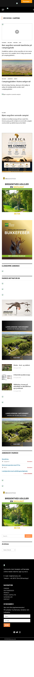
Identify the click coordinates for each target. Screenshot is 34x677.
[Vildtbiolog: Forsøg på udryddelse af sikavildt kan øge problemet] (7, 386)
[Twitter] (17, 632)
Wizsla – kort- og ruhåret (22, 365)
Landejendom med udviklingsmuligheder (15, 471)
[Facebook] (14, 632)
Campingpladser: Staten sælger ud (16, 81)
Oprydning (5, 459)
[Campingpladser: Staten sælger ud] (17, 68)
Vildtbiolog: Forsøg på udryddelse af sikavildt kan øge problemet (22, 386)
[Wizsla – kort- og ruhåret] (7, 367)
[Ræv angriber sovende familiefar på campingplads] (17, 31)
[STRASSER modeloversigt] (7, 377)
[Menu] (3, 10)
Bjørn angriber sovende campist (15, 115)
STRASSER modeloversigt (22, 375)
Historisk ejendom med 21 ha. (11, 465)
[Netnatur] (19, 10)
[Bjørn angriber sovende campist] (17, 101)
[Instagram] (20, 632)
